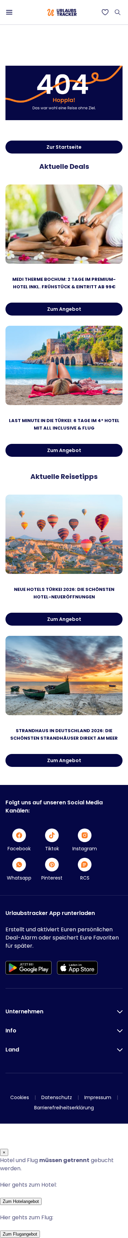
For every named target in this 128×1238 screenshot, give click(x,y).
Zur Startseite (64, 147)
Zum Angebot (64, 309)
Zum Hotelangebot (21, 1201)
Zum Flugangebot (20, 1234)
